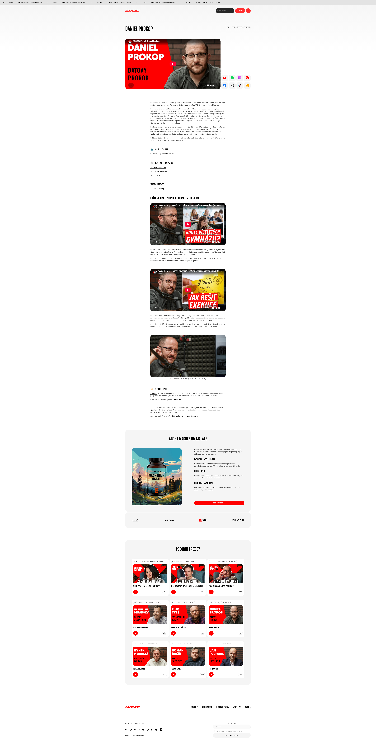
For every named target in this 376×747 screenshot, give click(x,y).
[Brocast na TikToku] (152, 730)
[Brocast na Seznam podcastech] (139, 730)
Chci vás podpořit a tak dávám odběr (164, 154)
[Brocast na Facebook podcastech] (143, 730)
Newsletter (232, 723)
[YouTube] (224, 78)
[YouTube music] (247, 78)
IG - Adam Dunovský (158, 167)
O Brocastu (207, 707)
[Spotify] (232, 78)
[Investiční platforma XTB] (203, 520)
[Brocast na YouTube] (126, 730)
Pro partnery (222, 707)
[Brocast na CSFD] (161, 729)
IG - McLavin (155, 175)
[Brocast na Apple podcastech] (135, 729)
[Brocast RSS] (247, 85)
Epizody (194, 707)
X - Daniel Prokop (157, 189)
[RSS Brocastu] (156, 730)
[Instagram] (232, 85)
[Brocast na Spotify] (131, 730)
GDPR (127, 736)
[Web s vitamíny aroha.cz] (169, 520)
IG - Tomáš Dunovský (158, 171)
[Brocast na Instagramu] (148, 730)
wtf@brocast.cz (138, 736)
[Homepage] (132, 707)
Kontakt (237, 707)
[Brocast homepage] (132, 10)
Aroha (248, 707)
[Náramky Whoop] (238, 520)
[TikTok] (239, 85)
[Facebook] (224, 85)
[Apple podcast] (239, 78)
